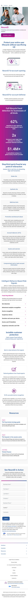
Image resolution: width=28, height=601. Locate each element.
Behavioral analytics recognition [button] (11, 307)
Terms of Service (16, 534)
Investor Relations (14, 575)
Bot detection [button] (6, 304)
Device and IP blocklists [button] (9, 322)
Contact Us (14, 578)
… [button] (1, 5)
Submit (6, 518)
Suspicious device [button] (7, 315)
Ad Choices (14, 567)
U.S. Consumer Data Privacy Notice (14, 564)
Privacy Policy (9, 534)
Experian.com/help (11, 526)
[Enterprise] (6, 2)
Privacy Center (14, 562)
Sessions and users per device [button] (11, 318)
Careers (14, 572)
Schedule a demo (7, 35)
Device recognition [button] (7, 311)
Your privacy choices (15, 587)
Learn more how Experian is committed (15, 583)
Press (14, 570)
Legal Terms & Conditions (14, 559)
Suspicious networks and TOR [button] (10, 325)
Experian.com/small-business (9, 531)
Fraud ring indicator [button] (7, 295)
